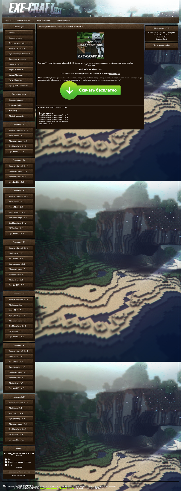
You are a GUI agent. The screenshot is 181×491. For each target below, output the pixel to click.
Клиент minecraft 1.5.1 (18, 299)
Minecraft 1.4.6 (45, 124)
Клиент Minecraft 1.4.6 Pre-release (53, 121)
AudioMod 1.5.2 (16, 259)
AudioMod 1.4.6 (16, 413)
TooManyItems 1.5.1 (17, 326)
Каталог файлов (23, 20)
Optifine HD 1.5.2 (16, 285)
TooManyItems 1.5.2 (17, 274)
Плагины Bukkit (15, 105)
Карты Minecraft (16, 70)
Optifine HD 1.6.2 (16, 233)
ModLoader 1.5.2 (16, 253)
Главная (8, 20)
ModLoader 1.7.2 (16, 136)
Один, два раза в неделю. (19, 462)
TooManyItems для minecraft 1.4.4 (53, 117)
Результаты (12, 472)
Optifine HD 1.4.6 (16, 440)
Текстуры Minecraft (17, 59)
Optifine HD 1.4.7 (16, 388)
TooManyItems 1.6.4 (17, 177)
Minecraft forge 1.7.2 (18, 141)
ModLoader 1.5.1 (16, 305)
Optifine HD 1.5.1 (16, 337)
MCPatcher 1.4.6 (16, 434)
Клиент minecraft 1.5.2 (18, 248)
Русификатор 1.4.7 (17, 367)
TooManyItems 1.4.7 (17, 378)
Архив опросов (24, 472)
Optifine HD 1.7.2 (16, 151)
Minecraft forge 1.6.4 (18, 171)
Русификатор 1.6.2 (17, 212)
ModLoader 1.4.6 (16, 408)
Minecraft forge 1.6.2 (18, 218)
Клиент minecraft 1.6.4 (18, 166)
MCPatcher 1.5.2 (16, 280)
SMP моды (13, 111)
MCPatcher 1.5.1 (16, 331)
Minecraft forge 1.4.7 (18, 372)
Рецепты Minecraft (17, 43)
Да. (9, 459)
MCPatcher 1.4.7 (16, 383)
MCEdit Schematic (16, 116)
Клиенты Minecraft (17, 48)
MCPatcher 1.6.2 (16, 228)
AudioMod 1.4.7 (16, 362)
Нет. (10, 465)
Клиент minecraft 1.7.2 (18, 130)
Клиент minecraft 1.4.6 (18, 403)
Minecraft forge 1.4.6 (18, 424)
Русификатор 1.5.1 (17, 315)
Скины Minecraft (16, 75)
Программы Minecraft (18, 85)
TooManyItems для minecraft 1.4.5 (53, 119)
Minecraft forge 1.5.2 (18, 269)
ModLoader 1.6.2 (16, 202)
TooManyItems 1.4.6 (17, 429)
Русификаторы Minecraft (19, 54)
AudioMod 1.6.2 (16, 207)
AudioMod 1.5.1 (16, 310)
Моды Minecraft (16, 64)
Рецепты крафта (63, 20)
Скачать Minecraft (43, 20)
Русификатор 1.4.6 (17, 419)
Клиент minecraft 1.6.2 (18, 196)
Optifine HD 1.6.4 (16, 182)
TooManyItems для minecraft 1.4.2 (53, 115)
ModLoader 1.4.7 (16, 356)
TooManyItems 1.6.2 (17, 223)
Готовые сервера (16, 100)
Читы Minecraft (15, 80)
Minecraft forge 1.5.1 (18, 321)
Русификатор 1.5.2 (17, 264)
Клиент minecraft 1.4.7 (18, 351)
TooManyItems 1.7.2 (17, 146)
